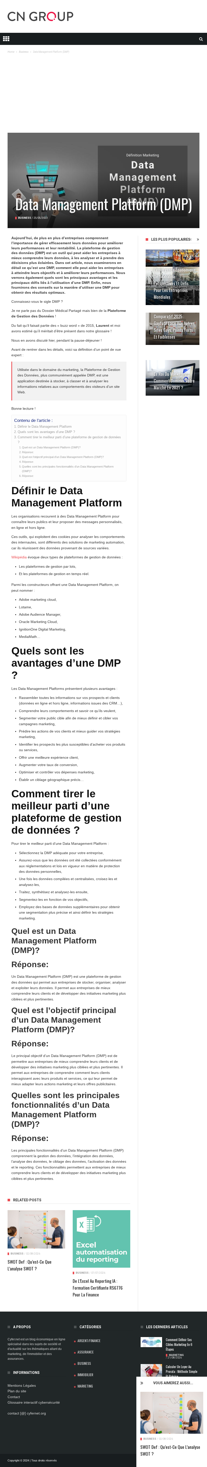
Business (149, 1438)
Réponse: (28, 452)
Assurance (85, 1351)
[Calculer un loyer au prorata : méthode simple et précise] (151, 1371)
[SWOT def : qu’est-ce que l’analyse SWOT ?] (171, 1413)
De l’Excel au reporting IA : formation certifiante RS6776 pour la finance (98, 1288)
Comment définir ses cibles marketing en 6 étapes (179, 1344)
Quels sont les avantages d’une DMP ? (46, 432)
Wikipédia (19, 557)
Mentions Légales (22, 1385)
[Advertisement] (103, 95)
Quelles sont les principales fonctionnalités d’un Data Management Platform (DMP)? (68, 469)
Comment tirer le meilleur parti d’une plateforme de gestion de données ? (69, 440)
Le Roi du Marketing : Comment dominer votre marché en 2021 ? (174, 381)
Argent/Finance (88, 1340)
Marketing (85, 1386)
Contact (14, 1397)
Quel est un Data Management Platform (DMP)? (51, 447)
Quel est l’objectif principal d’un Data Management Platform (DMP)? (63, 456)
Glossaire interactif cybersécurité (34, 1402)
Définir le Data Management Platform (45, 426)
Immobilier (85, 1374)
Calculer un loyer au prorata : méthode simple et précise (181, 1371)
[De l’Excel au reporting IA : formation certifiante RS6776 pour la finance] (101, 1239)
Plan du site (17, 1391)
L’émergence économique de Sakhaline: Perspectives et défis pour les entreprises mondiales (175, 283)
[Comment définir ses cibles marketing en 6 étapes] (151, 1342)
